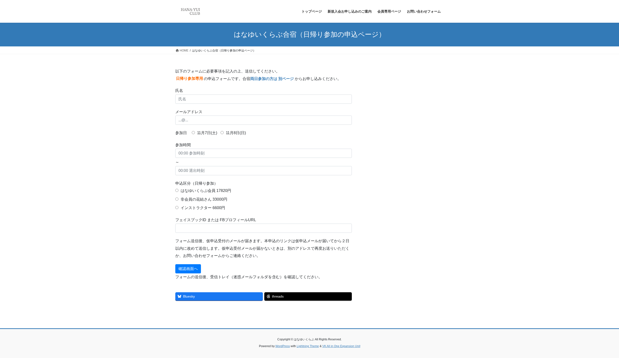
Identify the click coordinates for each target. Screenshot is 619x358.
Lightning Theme (308, 346)
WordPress (282, 346)
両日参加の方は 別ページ (272, 79)
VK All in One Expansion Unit (341, 346)
